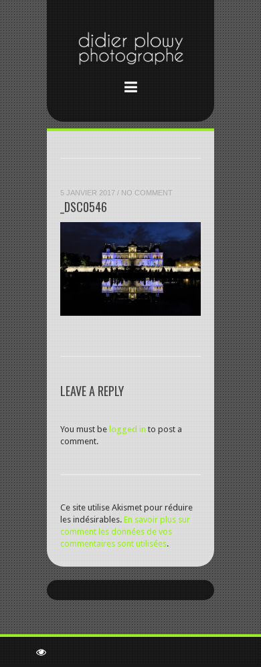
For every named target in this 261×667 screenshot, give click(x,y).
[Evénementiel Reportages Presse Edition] (130, 51)
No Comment (147, 193)
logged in (127, 429)
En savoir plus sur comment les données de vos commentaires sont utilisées (125, 531)
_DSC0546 (83, 206)
